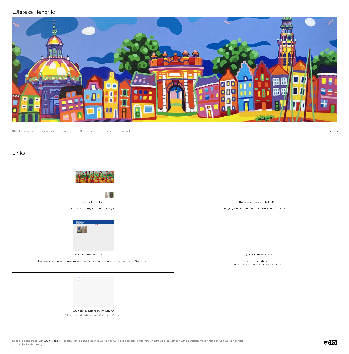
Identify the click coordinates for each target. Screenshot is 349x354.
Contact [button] (126, 130)
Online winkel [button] (89, 130)
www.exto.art (52, 340)
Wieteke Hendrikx (34, 12)
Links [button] (109, 130)
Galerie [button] (67, 130)
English (334, 131)
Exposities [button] (48, 130)
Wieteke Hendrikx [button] (23, 130)
